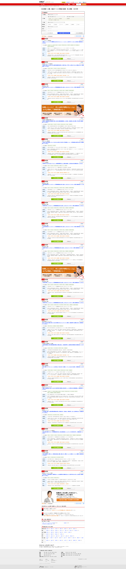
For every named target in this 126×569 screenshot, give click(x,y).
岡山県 (55, 537)
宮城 (50, 556)
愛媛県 (78, 537)
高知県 (82, 537)
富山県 (61, 532)
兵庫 (46, 553)
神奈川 (47, 552)
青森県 (52, 528)
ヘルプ (46, 561)
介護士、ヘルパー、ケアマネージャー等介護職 (55, 18)
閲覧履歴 (73, 4)
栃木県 (52, 530)
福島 (55, 556)
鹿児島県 (74, 540)
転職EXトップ (41, 559)
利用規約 (52, 559)
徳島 (75, 553)
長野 (75, 552)
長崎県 (56, 540)
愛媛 (78, 553)
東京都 (70, 530)
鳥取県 (47, 537)
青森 (47, 556)
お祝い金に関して (53, 562)
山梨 (73, 552)
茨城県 (47, 530)
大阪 (44, 553)
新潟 (66, 552)
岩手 (48, 556)
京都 (48, 553)
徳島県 (69, 537)
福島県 (74, 528)
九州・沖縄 (62, 555)
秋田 (52, 556)
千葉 (48, 552)
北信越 (62, 552)
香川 (76, 553)
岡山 (69, 553)
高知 (80, 553)
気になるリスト (66, 4)
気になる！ (69, 58)
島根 (68, 553)
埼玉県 (61, 530)
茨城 (52, 552)
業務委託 (73, 24)
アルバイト (61, 24)
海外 (61, 556)
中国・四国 (62, 553)
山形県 (69, 528)
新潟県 (47, 532)
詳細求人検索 (41, 560)
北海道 (47, 528)
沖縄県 (79, 540)
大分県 (65, 540)
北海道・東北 (41, 556)
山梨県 (52, 532)
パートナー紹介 (47, 560)
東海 (40, 555)
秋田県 (65, 528)
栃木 (54, 552)
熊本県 (60, 540)
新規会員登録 (84, 4)
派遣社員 (67, 24)
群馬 (55, 552)
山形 (54, 556)
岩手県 (56, 528)
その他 (78, 24)
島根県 (51, 537)
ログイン (78, 4)
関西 (40, 553)
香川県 (73, 537)
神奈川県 (76, 530)
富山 (68, 552)
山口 (73, 553)
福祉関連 (68, 18)
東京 (44, 552)
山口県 (64, 537)
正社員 (50, 24)
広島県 (60, 537)
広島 (71, 553)
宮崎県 (69, 540)
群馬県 (56, 530)
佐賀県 (52, 540)
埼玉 (50, 552)
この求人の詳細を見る (57, 58)
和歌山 (54, 553)
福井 (71, 552)
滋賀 (49, 553)
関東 (40, 552)
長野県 (56, 532)
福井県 (69, 532)
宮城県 (61, 528)
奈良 (51, 553)
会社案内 (46, 559)
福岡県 (47, 540)
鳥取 (66, 553)
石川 (69, 552)
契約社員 (56, 24)
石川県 (65, 532)
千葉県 (65, 530)
